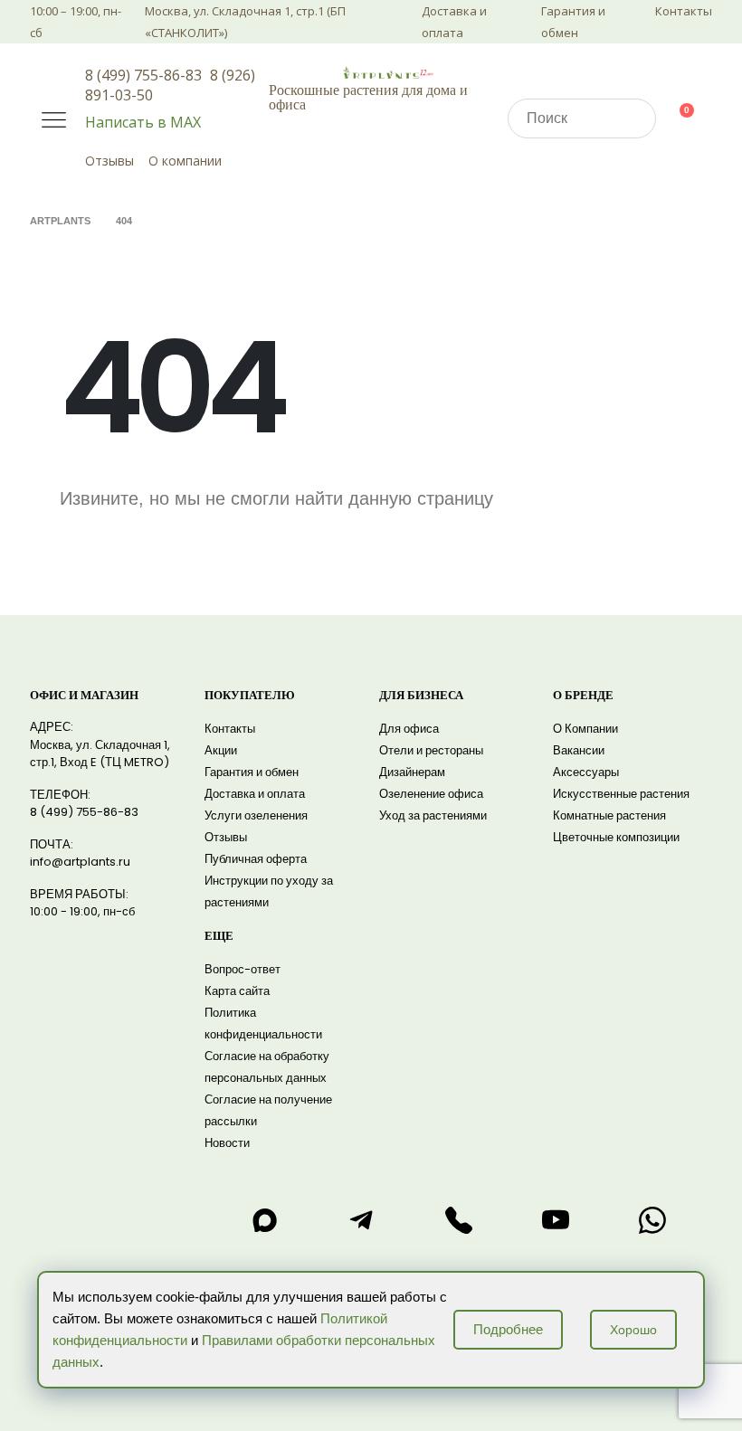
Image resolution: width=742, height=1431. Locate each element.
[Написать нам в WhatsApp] (652, 1220)
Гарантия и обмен (573, 22)
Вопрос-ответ (243, 969)
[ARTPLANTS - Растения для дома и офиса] (388, 72)
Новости (227, 1142)
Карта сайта (237, 991)
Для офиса (409, 728)
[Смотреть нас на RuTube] (555, 1220)
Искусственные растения (621, 793)
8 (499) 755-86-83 (143, 75)
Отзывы (109, 160)
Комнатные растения (609, 815)
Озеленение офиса (431, 793)
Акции (221, 750)
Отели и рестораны (431, 750)
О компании (185, 160)
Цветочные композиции (616, 837)
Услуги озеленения (256, 815)
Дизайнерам (412, 772)
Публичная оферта (256, 858)
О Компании (585, 728)
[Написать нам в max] (264, 1220)
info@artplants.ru (80, 861)
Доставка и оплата (454, 22)
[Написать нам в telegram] (362, 1220)
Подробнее (508, 1329)
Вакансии (578, 750)
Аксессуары (586, 772)
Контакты (683, 11)
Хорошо (633, 1329)
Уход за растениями (433, 815)
